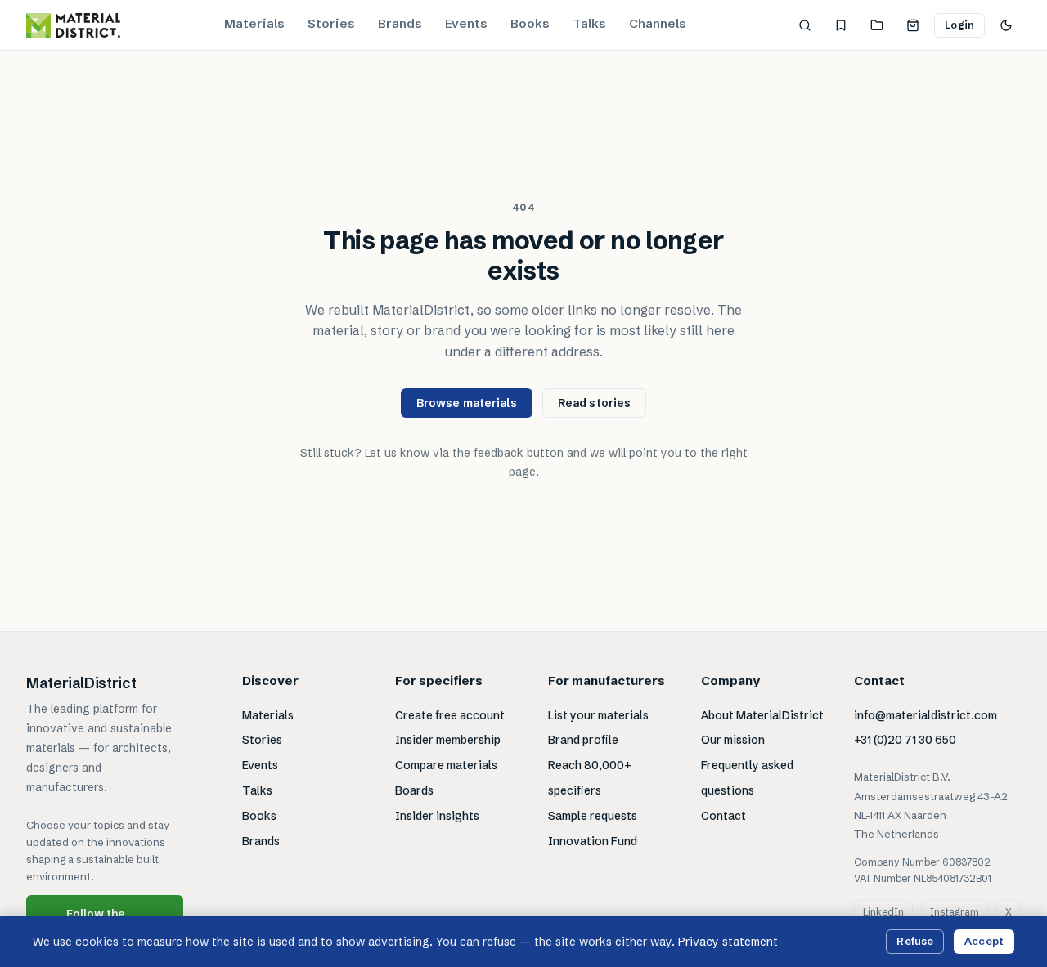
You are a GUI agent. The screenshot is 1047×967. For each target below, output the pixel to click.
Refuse (914, 940)
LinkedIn (883, 912)
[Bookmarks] (841, 25)
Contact (723, 815)
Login (959, 24)
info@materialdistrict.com (925, 715)
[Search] (805, 25)
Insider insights (437, 815)
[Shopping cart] (913, 25)
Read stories (594, 403)
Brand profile (583, 739)
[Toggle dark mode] (1006, 25)
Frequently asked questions (747, 778)
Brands (400, 23)
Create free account (450, 715)
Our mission (733, 739)
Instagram (954, 912)
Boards (414, 790)
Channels (657, 23)
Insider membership (448, 739)
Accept (984, 940)
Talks (589, 23)
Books (530, 23)
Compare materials (446, 765)
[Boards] (877, 25)
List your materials (598, 715)
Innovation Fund (592, 841)
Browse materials (466, 403)
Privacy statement (728, 941)
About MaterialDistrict (762, 715)
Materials (254, 23)
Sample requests (592, 815)
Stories (331, 23)
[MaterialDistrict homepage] (73, 25)
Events (466, 23)
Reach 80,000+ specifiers (589, 778)
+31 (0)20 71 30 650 (905, 739)
